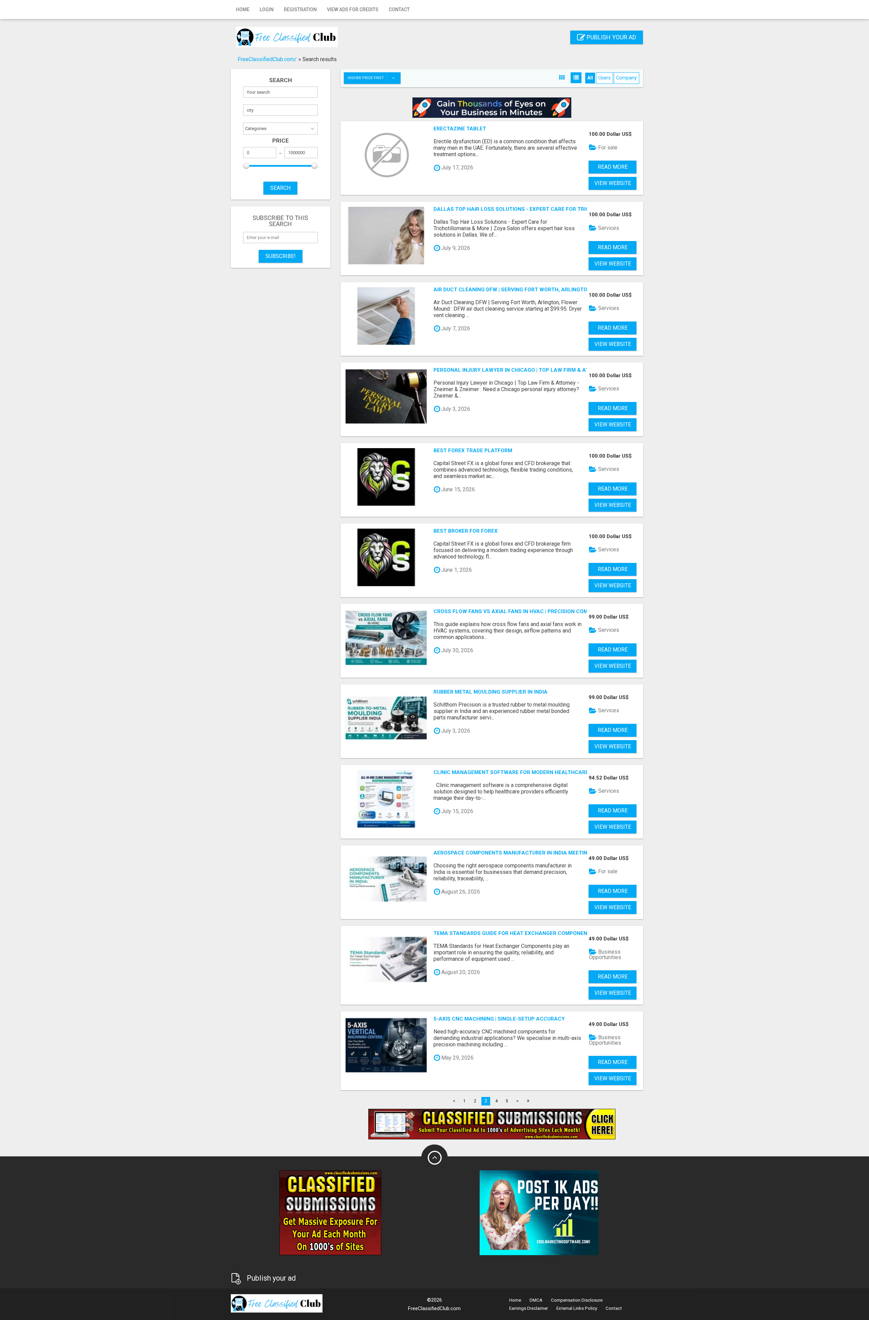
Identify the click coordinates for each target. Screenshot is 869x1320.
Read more (613, 167)
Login (267, 9)
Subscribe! (280, 256)
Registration (300, 9)
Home (242, 9)
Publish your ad (610, 37)
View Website (612, 183)
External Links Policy (576, 1308)
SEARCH (280, 188)
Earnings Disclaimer (528, 1308)
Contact (399, 9)
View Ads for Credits (352, 9)
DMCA (536, 1300)
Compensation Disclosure (577, 1300)
